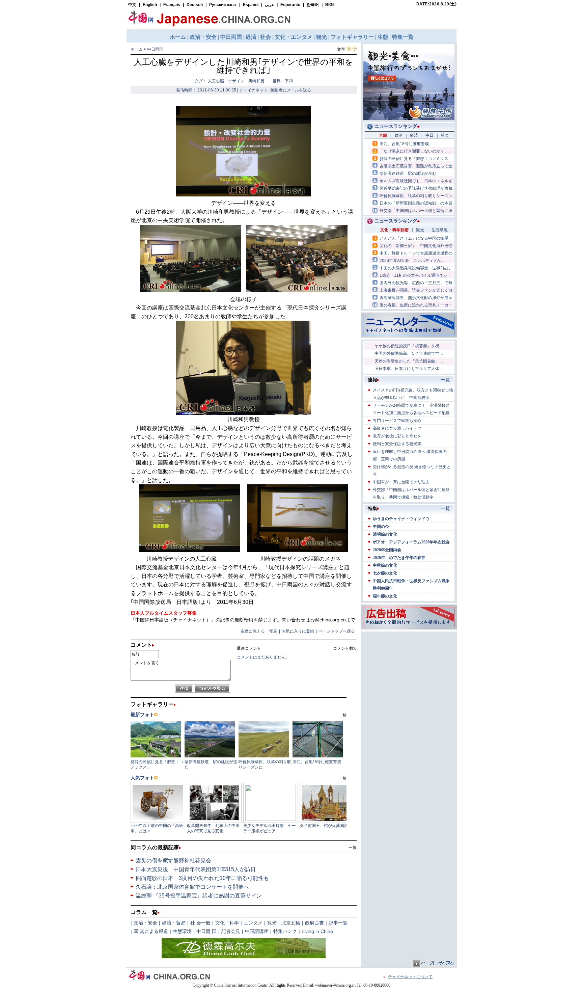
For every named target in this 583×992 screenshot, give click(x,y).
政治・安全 (145, 923)
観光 (272, 923)
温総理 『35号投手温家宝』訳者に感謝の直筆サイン (199, 896)
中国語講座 (257, 931)
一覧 (353, 847)
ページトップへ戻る (336, 631)
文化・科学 (227, 923)
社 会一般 (200, 923)
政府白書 (314, 923)
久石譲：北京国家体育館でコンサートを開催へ (192, 887)
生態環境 (182, 931)
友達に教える (253, 631)
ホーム (137, 49)
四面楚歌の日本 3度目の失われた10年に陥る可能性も (202, 878)
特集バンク (285, 931)
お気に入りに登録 (298, 631)
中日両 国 (206, 931)
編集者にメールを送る (291, 90)
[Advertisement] (409, 675)
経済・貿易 (174, 923)
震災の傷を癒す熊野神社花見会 (173, 860)
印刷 (273, 631)
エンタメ (253, 923)
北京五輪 (290, 923)
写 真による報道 (151, 931)
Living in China (317, 931)
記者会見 (230, 931)
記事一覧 (338, 923)
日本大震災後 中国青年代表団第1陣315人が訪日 (196, 869)
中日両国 (155, 49)
